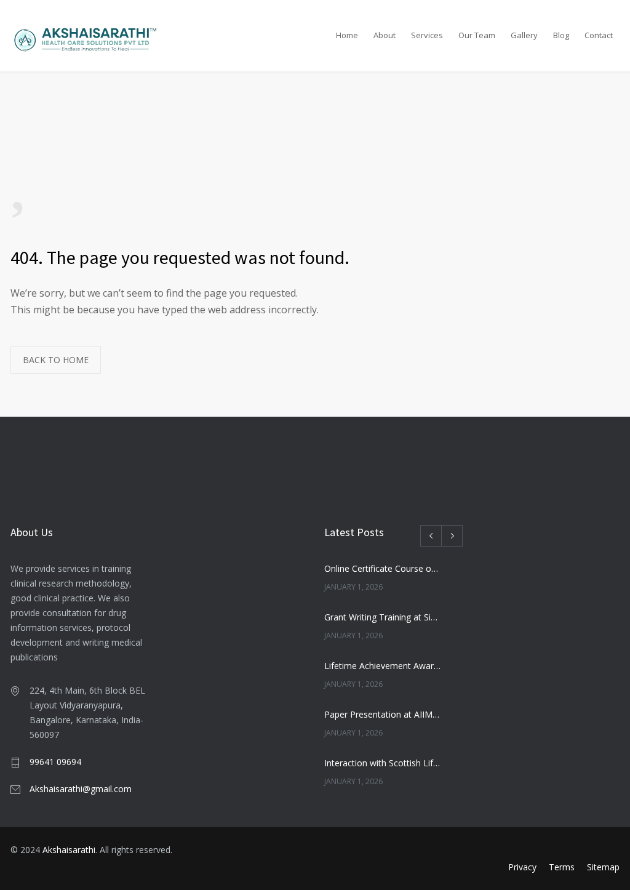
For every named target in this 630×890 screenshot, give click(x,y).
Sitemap (603, 867)
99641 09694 (55, 762)
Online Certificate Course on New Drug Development (383, 568)
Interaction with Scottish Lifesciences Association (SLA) (383, 763)
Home (347, 35)
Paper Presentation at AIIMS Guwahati (383, 714)
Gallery (524, 35)
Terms (562, 867)
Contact (598, 35)
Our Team (476, 35)
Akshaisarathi (68, 850)
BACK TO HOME (56, 360)
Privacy (522, 867)
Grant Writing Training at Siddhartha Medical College (383, 617)
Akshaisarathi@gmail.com (81, 789)
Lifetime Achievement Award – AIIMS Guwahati (383, 666)
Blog (561, 35)
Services (427, 35)
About (384, 35)
